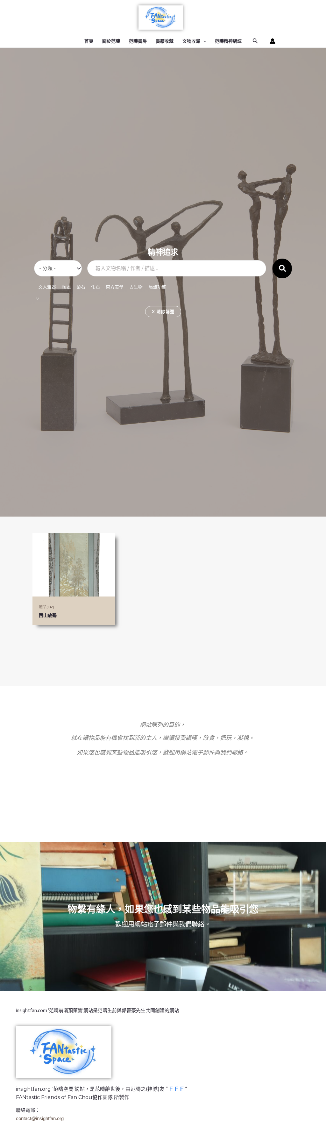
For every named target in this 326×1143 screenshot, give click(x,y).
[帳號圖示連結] (272, 41)
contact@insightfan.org (40, 1118)
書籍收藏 (165, 41)
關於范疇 (111, 41)
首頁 (88, 41)
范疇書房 (138, 41)
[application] (203, 41)
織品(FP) (46, 606)
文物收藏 (191, 41)
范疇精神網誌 (228, 41)
